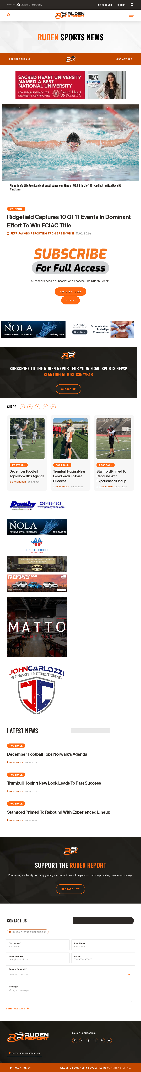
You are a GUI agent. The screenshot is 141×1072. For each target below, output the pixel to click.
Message (13, 986)
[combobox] (70, 974)
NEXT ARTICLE (124, 59)
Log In (70, 300)
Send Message (15, 1008)
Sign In (121, 5)
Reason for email (18, 969)
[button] (132, 5)
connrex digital (118, 1067)
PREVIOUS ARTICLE (19, 59)
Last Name (80, 943)
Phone (77, 956)
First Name (15, 943)
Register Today (70, 291)
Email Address (17, 956)
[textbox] (67, 974)
